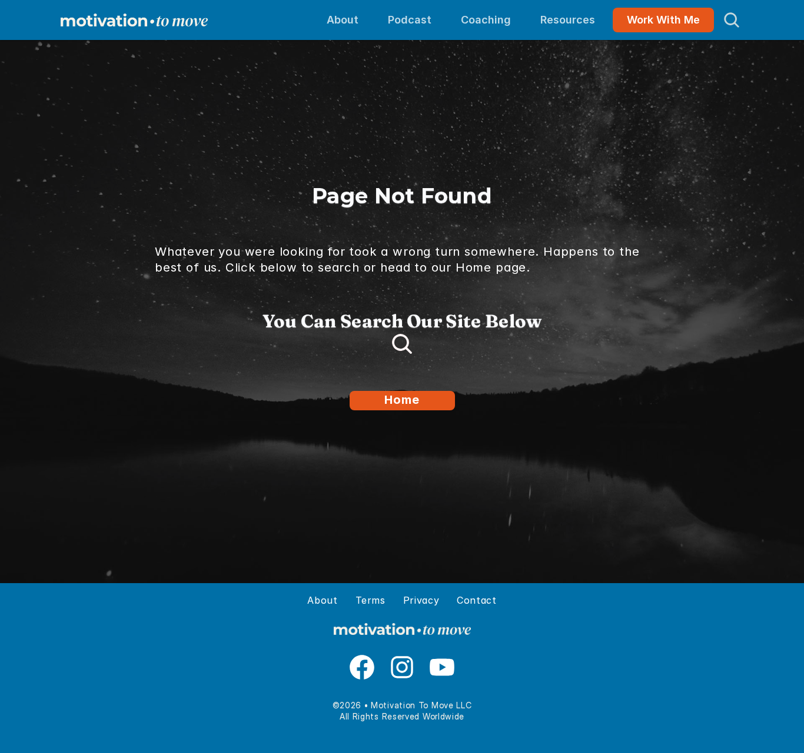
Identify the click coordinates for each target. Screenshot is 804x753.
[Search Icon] (731, 20)
